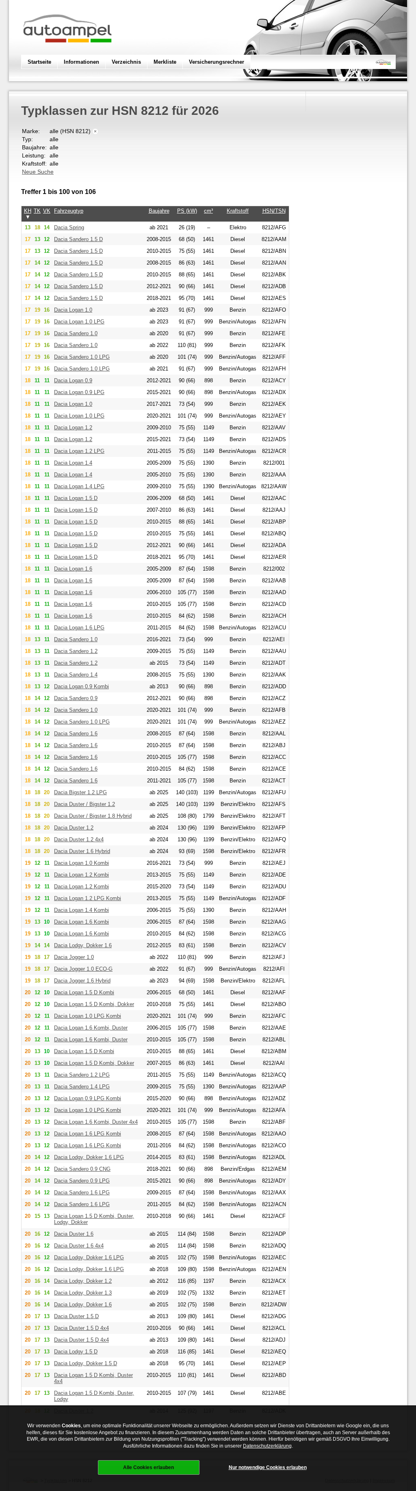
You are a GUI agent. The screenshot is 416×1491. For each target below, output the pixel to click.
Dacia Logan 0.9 (73, 380)
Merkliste (165, 62)
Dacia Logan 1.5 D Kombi (84, 992)
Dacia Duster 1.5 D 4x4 (81, 1328)
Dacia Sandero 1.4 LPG (82, 1087)
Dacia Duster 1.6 (73, 1234)
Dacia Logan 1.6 (73, 569)
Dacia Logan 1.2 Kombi (81, 875)
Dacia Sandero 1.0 (76, 333)
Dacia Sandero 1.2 (76, 651)
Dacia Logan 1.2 (73, 427)
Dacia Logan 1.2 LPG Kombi (87, 898)
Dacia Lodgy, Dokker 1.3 (83, 1293)
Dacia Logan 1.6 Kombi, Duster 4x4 (96, 1122)
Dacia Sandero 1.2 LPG (82, 1075)
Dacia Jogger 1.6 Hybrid (82, 981)
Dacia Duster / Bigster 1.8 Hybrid (93, 816)
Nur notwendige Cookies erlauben (268, 1467)
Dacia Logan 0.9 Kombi (81, 686)
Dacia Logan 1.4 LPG (79, 486)
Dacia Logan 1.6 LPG (79, 628)
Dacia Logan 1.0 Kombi (81, 863)
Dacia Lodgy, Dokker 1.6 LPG (89, 1157)
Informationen (81, 62)
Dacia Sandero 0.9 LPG (82, 1181)
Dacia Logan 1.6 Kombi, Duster (91, 1028)
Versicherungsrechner (216, 62)
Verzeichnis (126, 62)
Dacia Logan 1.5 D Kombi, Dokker (94, 1004)
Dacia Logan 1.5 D (76, 498)
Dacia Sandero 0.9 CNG (82, 1169)
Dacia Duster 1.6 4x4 (79, 1246)
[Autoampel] (67, 50)
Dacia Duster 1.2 (73, 828)
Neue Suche (38, 171)
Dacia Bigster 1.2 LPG (80, 792)
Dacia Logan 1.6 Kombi (81, 922)
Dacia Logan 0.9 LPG (79, 392)
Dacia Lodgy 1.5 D (76, 1352)
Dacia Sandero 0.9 (76, 698)
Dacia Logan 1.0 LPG (79, 322)
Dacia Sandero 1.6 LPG (82, 1192)
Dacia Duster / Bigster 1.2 (84, 804)
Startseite (39, 62)
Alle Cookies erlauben (148, 1467)
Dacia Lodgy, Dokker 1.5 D (85, 1363)
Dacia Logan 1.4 (73, 463)
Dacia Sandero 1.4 (76, 675)
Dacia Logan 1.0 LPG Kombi (87, 1016)
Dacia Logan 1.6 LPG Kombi (87, 1134)
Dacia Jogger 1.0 (74, 957)
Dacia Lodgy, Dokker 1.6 (83, 945)
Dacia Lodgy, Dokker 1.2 (83, 1281)
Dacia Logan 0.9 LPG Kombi (87, 1098)
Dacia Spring (69, 227)
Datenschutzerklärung (267, 1446)
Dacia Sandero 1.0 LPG (82, 357)
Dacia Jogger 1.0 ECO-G (83, 969)
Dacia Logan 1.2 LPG (79, 451)
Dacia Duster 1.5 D (76, 1316)
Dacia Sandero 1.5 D (78, 239)
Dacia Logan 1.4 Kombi (81, 910)
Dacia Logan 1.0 (73, 310)
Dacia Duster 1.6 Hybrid (82, 851)
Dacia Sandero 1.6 (76, 733)
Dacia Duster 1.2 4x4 (79, 839)
